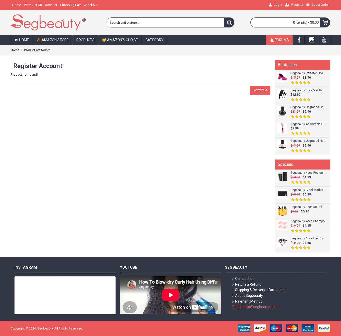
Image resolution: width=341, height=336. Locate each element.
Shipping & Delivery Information (260, 290)
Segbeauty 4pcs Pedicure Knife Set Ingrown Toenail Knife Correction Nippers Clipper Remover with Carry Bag (309, 172)
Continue (260, 90)
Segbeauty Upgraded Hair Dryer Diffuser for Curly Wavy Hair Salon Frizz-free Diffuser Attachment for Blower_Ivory (309, 141)
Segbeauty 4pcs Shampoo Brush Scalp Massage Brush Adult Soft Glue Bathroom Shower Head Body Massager (309, 221)
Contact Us (243, 279)
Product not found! (37, 50)
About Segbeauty (249, 296)
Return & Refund (248, 284)
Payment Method (249, 301)
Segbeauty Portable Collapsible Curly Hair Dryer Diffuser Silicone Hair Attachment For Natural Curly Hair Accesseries (309, 73)
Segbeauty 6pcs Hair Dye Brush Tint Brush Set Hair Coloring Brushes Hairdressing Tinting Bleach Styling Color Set (309, 238)
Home (15, 50)
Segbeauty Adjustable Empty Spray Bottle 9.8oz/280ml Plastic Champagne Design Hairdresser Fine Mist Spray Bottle (309, 124)
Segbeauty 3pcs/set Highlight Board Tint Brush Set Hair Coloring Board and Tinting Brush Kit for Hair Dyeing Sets (309, 90)
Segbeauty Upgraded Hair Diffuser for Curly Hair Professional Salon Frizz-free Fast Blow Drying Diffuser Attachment (309, 107)
